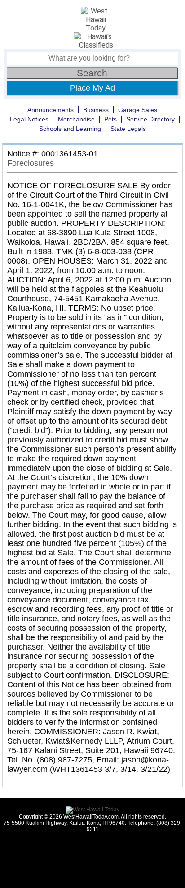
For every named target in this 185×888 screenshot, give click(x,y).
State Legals (128, 128)
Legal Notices (29, 119)
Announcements (50, 109)
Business (96, 109)
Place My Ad (92, 87)
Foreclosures (30, 163)
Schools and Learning (70, 128)
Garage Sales (137, 109)
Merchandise (76, 119)
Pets (110, 119)
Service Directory (150, 119)
